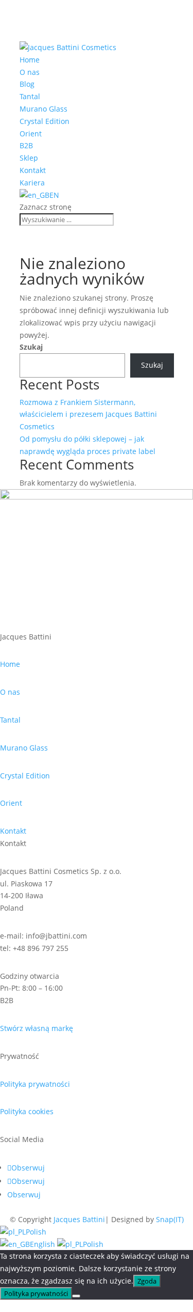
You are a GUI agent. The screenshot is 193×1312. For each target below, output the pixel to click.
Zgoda (146, 1281)
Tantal (30, 96)
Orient (31, 133)
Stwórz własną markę (36, 1028)
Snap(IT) (170, 1219)
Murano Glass (43, 109)
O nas (30, 72)
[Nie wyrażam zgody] (76, 1296)
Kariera (32, 183)
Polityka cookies (27, 1111)
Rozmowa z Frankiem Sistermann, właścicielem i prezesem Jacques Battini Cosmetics (88, 414)
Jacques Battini (79, 1219)
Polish (36, 1232)
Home (30, 60)
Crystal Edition (44, 121)
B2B (26, 145)
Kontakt (33, 170)
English (43, 1244)
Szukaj (31, 347)
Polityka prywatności (35, 1084)
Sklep (29, 158)
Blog (27, 84)
